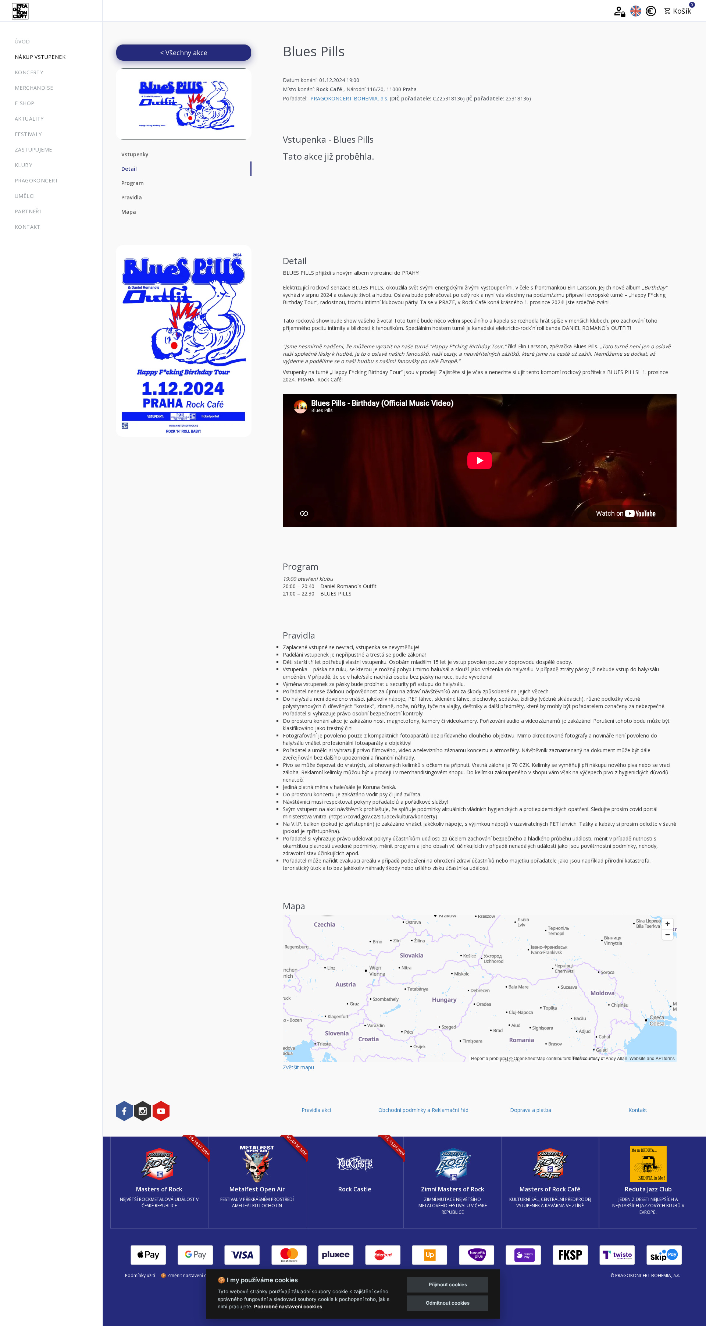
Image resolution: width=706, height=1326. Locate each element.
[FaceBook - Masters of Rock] (124, 1110)
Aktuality (29, 118)
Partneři (28, 211)
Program (132, 182)
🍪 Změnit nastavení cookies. (191, 1275)
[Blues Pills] (184, 104)
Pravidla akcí (316, 1109)
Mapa (128, 211)
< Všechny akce (183, 52)
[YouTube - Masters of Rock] (161, 1110)
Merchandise (34, 87)
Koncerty (29, 72)
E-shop (24, 103)
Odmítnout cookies (448, 1303)
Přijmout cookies (448, 1284)
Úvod (22, 41)
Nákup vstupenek (40, 56)
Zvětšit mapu (298, 1067)
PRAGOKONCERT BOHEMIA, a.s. (349, 98)
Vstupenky (135, 154)
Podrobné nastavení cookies (288, 1306)
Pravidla (131, 197)
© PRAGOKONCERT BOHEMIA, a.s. (645, 1275)
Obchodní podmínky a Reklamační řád (423, 1109)
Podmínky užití (140, 1275)
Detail (129, 168)
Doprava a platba (530, 1109)
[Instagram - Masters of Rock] (142, 1110)
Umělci (25, 195)
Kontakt (27, 226)
